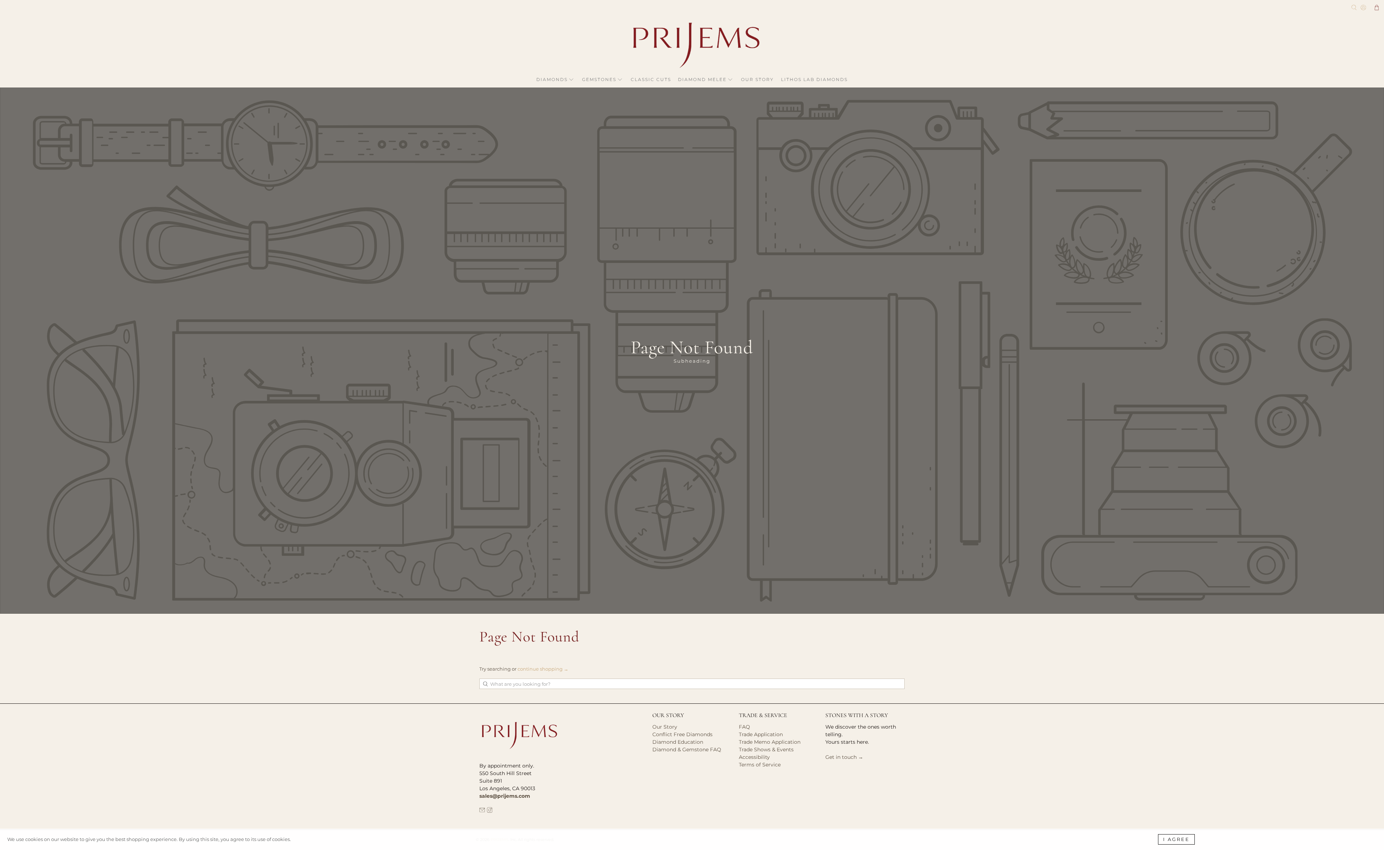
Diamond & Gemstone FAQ (686, 749)
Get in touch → (844, 757)
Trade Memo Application (769, 742)
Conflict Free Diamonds (682, 734)
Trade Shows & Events (766, 749)
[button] (1377, 7)
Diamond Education (677, 742)
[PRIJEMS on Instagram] (490, 811)
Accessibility (754, 757)
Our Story (757, 79)
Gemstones (599, 79)
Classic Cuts (651, 79)
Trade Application (761, 734)
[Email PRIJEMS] (482, 811)
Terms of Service (760, 764)
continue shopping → (543, 669)
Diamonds (552, 79)
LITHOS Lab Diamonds (814, 79)
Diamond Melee (702, 79)
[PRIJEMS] (692, 45)
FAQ (744, 727)
